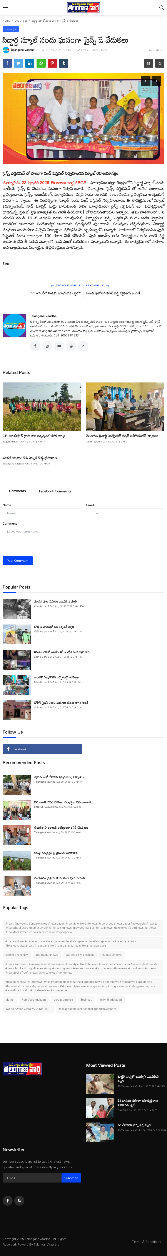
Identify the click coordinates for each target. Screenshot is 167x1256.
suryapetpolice (63, 999)
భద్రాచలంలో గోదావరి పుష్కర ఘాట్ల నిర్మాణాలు (59, 777)
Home (6, 20)
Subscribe (71, 1178)
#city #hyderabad (111, 999)
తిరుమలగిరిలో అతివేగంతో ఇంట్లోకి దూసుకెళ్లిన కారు (62, 652)
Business (86, 999)
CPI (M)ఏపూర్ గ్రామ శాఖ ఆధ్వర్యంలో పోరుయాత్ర (34, 435)
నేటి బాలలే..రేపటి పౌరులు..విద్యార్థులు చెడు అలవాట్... (64, 802)
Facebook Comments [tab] (55, 491)
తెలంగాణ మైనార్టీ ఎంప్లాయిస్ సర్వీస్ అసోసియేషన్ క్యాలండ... (124, 435)
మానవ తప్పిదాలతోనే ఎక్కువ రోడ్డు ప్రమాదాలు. (31, 457)
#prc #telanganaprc (34, 999)
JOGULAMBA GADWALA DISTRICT (28, 1009)
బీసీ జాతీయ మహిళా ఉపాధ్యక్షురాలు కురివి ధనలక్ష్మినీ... (138, 1102)
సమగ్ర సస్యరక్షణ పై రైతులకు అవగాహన (56, 853)
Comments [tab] (17, 490)
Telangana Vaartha (43, 316)
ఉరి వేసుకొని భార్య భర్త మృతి (134, 1125)
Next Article (95, 285)
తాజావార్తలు (21, 20)
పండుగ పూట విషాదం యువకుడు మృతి (55, 601)
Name (7, 505)
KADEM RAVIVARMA (46, 807)
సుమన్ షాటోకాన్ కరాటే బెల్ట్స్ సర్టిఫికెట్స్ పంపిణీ (113, 293)
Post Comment (17, 560)
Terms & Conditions (146, 1241)
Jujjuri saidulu (10, 442)
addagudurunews (46, 954)
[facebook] (8, 1201)
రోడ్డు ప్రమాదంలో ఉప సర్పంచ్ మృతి (54, 627)
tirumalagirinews (111, 954)
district (9, 999)
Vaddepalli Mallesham (79, 954)
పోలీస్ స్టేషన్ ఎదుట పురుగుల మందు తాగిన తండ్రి (61, 702)
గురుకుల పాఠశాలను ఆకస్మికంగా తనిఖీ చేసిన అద (61, 827)
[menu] (5, 8)
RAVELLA (123, 1110)
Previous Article (68, 285)
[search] (161, 8)
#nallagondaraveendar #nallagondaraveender (87, 1009)
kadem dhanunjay (16, 954)
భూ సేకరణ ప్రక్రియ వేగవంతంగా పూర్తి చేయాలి (59, 878)
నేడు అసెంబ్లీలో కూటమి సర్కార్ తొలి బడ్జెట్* (56, 293)
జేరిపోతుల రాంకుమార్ (44, 606)
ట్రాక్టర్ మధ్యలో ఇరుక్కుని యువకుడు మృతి (138, 1078)
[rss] (19, 1201)
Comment (10, 523)
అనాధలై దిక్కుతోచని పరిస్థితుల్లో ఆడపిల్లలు (57, 677)
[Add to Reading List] (159, 63)
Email (90, 505)
